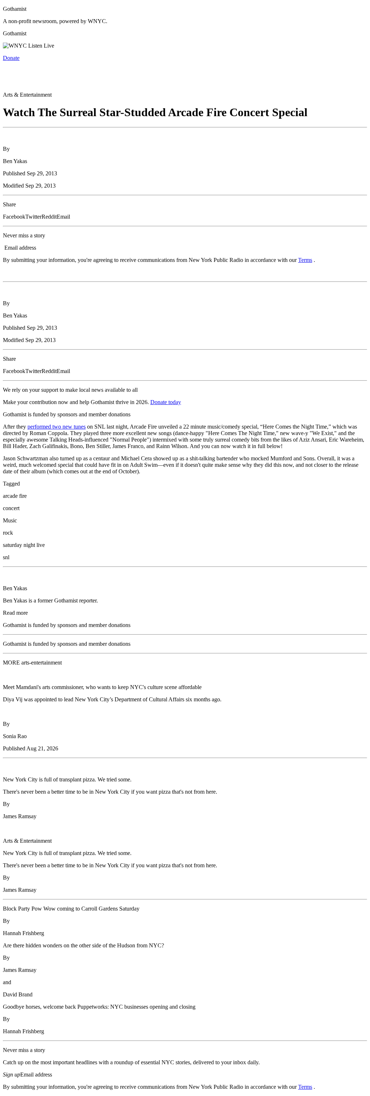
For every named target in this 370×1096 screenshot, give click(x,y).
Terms (305, 260)
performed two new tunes (56, 427)
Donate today (165, 402)
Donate (11, 58)
